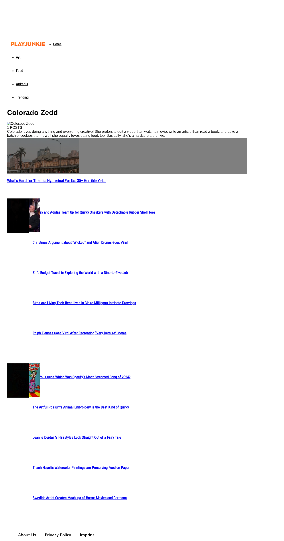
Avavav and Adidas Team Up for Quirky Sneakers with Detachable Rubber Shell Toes (94, 212)
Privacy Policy (58, 534)
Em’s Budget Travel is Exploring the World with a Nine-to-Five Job (80, 272)
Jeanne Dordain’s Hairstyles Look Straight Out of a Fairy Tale (77, 437)
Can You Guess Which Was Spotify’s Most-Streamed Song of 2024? (81, 377)
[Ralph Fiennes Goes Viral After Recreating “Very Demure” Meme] (18, 215)
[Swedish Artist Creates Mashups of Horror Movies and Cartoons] (18, 380)
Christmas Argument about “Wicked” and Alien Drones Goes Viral (80, 242)
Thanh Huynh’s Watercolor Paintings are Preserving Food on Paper (81, 467)
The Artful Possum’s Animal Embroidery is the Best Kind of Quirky (81, 407)
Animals (22, 84)
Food (19, 70)
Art (18, 57)
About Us (27, 534)
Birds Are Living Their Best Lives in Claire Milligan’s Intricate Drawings (84, 303)
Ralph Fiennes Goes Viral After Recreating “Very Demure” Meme (79, 333)
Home (57, 44)
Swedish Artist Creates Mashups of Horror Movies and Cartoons (80, 497)
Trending (22, 97)
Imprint (87, 534)
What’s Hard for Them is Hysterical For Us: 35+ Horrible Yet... (56, 180)
